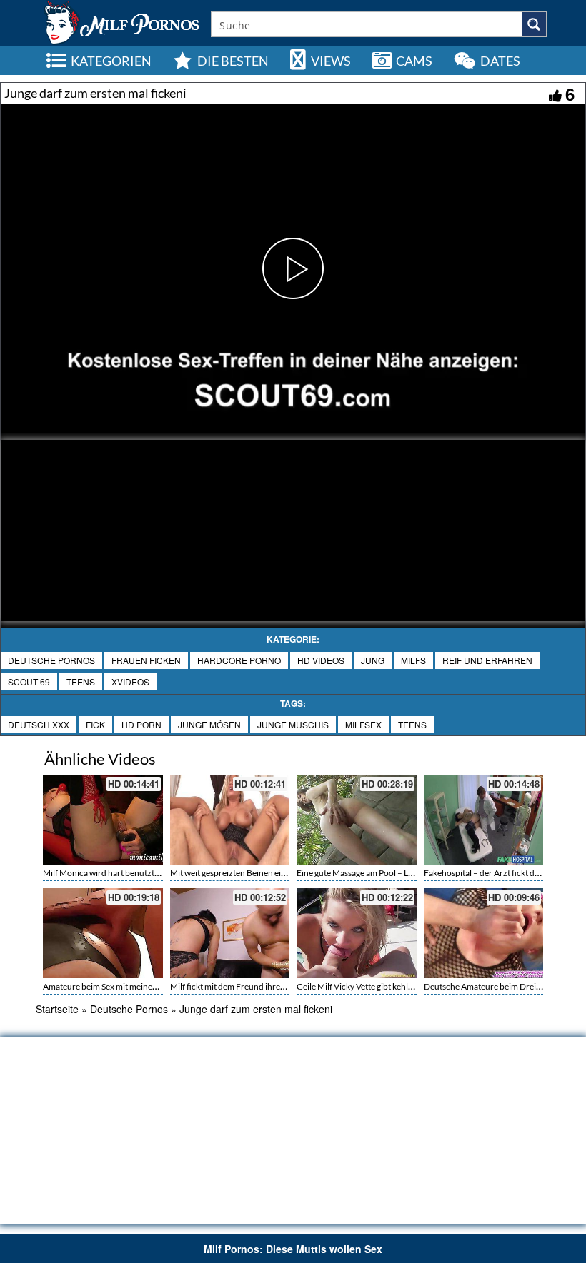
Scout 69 (29, 681)
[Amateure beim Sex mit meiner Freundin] (103, 933)
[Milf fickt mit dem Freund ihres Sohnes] (230, 933)
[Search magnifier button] (534, 24)
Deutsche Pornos (51, 660)
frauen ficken (146, 660)
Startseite (57, 1009)
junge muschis (293, 724)
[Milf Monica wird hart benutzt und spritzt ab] (103, 820)
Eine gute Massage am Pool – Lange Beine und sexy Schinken (408, 872)
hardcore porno (239, 660)
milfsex (363, 724)
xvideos (130, 681)
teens (80, 681)
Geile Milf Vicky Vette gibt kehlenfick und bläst (382, 986)
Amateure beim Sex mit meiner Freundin (117, 986)
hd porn (141, 724)
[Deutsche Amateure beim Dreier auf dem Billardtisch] (484, 933)
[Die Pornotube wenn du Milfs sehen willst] (120, 21)
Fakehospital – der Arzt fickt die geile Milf (500, 872)
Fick (95, 724)
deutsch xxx (38, 724)
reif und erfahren (487, 660)
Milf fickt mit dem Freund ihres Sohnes (241, 986)
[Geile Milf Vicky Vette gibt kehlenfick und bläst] (357, 933)
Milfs (413, 660)
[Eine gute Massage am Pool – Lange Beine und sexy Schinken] (357, 820)
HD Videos (320, 660)
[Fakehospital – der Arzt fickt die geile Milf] (484, 820)
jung (372, 660)
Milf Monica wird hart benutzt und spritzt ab (125, 872)
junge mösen (209, 724)
